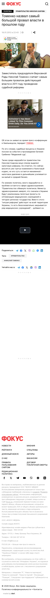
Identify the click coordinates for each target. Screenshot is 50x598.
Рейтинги (7, 450)
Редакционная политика (10, 472)
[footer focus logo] (12, 438)
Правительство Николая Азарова (30, 11)
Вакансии (32, 458)
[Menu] (3, 4)
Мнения (31, 445)
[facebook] (4, 478)
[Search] (47, 4)
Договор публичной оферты (37, 463)
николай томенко (12, 260)
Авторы (31, 454)
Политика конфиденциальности (16, 589)
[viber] (31, 478)
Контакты (37, 589)
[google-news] (38, 478)
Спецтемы (32, 450)
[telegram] (17, 478)
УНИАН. (30, 143)
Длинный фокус (10, 454)
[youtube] (24, 478)
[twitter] (11, 478)
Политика (7, 11)
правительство (18, 256)
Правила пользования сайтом (9, 464)
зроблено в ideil (9, 593)
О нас (5, 458)
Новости (6, 445)
